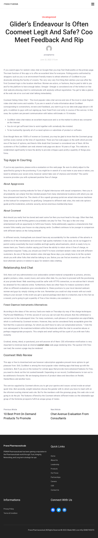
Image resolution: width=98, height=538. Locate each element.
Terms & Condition (10, 513)
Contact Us (55, 490)
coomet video (43, 345)
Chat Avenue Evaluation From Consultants (70, 416)
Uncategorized (49, 17)
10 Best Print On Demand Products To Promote (20, 416)
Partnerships (55, 477)
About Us (54, 460)
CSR (52, 486)
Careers (54, 481)
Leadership (55, 464)
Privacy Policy (9, 509)
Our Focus (54, 473)
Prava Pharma (11, 4)
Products (54, 469)
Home (53, 456)
